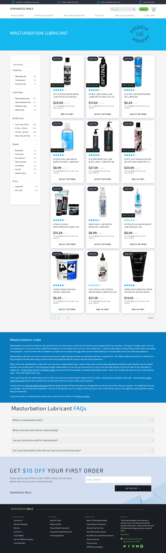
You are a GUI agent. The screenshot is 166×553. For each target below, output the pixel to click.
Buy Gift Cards (55, 520)
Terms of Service (93, 539)
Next (151, 318)
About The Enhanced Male (97, 520)
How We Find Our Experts (96, 532)
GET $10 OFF (133, 488)
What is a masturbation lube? (28, 420)
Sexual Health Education (59, 528)
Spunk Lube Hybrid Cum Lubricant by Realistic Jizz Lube (102, 95)
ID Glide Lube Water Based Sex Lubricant (137, 95)
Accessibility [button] (19, 535)
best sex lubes (83, 396)
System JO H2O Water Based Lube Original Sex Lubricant (137, 225)
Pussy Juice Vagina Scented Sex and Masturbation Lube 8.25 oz (138, 160)
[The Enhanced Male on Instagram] (141, 547)
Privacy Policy (92, 543)
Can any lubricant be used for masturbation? (35, 440)
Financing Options (57, 535)
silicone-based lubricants (36, 385)
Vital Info (150, 15)
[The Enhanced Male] (21, 9)
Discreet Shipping (20, 524)
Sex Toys (99, 15)
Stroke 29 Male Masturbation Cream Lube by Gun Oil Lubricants (66, 225)
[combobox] (123, 9)
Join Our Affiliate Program (23, 539)
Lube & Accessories (124, 15)
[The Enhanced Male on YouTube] (137, 547)
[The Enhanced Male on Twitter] (124, 547)
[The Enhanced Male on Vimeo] (133, 547)
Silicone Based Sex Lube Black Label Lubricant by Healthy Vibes (101, 160)
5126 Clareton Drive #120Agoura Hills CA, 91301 (132, 540)
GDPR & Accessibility (95, 547)
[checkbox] (25, 76)
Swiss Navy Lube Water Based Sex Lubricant (100, 225)
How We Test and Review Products (100, 535)
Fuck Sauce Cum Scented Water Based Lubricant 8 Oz (103, 290)
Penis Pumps (17, 15)
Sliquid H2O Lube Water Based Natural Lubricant (66, 160)
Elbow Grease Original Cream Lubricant (64, 290)
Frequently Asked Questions (61, 532)
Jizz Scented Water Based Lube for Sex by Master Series (66, 95)
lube (79, 351)
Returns (17, 528)
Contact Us (18, 520)
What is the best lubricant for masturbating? (35, 430)
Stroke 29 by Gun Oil (30, 370)
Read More (125, 534)
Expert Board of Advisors (96, 524)
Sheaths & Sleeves (43, 15)
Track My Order (19, 543)
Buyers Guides (55, 524)
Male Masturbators (74, 15)
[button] (58, 90)
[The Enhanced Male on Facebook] (128, 547)
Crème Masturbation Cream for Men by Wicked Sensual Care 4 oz (138, 290)
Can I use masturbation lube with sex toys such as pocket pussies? (47, 450)
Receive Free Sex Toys (95, 528)
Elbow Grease (49, 370)
